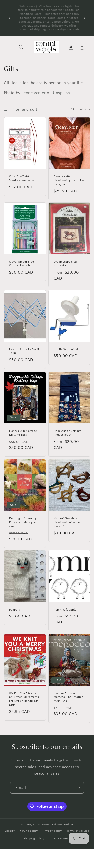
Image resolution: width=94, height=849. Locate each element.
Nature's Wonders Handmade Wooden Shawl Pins (67, 522)
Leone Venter (33, 93)
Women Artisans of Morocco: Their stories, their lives (69, 697)
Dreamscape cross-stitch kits (66, 263)
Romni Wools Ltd (44, 824)
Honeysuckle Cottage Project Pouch (67, 432)
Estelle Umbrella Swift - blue (24, 351)
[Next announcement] (84, 17)
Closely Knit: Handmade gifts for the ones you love (69, 180)
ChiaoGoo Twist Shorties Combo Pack (23, 178)
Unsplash (61, 93)
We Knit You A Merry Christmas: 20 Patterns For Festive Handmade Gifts (24, 699)
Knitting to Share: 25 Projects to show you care (22, 522)
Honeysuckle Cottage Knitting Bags (23, 432)
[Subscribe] (78, 788)
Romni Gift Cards (65, 609)
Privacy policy (52, 830)
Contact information (62, 838)
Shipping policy (34, 838)
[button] (10, 47)
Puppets (14, 609)
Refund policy (28, 830)
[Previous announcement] (9, 17)
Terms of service (78, 830)
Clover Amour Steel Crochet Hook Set (22, 263)
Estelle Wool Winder (67, 349)
